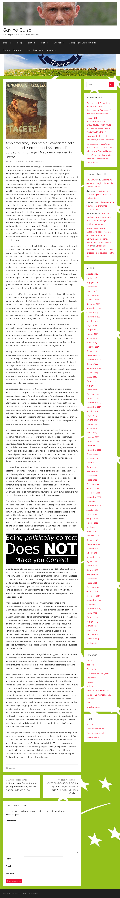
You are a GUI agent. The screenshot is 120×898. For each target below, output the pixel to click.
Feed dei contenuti (95, 729)
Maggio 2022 (92, 471)
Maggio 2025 (92, 334)
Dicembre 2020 (93, 544)
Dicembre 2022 (93, 445)
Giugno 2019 (92, 617)
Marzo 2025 (91, 342)
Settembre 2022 (93, 458)
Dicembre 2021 (93, 493)
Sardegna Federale (12, 50)
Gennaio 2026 (92, 299)
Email (9, 866)
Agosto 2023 (92, 411)
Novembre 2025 (93, 308)
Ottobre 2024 (92, 364)
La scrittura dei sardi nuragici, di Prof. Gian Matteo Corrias (100, 183)
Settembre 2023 (93, 407)
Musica (89, 682)
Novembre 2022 (93, 450)
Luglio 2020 (91, 566)
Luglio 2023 (91, 415)
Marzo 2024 (91, 390)
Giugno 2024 (92, 381)
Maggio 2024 (92, 385)
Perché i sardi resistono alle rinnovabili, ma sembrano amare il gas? (99, 158)
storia (19, 42)
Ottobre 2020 (92, 553)
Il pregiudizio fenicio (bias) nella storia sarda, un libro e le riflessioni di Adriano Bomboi (100, 147)
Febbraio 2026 (92, 295)
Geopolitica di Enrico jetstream (41, 50)
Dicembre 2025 (93, 304)
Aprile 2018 (91, 643)
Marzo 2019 (91, 630)
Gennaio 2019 (92, 639)
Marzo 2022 (91, 480)
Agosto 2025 (92, 321)
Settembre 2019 (93, 608)
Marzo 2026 (91, 291)
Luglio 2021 (91, 514)
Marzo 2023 (91, 432)
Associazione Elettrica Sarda (82, 42)
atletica (44, 42)
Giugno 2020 (92, 570)
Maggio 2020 (92, 574)
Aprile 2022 (91, 475)
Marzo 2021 (91, 531)
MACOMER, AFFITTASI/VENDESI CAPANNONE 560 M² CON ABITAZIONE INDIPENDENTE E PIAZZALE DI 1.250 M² (100, 125)
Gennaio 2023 (92, 441)
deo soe (90, 665)
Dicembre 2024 (93, 355)
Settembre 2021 (93, 506)
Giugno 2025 (92, 330)
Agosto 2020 (92, 561)
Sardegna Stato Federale (97, 690)
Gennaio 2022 (92, 488)
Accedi (89, 724)
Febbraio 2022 (92, 484)
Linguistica (59, 42)
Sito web (10, 873)
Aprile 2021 (91, 527)
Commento (11, 821)
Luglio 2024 (91, 377)
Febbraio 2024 (92, 394)
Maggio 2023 (92, 424)
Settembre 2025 (93, 317)
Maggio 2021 (92, 523)
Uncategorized (93, 707)
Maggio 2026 (92, 282)
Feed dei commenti (95, 733)
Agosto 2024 (92, 372)
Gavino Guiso (17, 30)
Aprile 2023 (91, 428)
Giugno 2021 (92, 518)
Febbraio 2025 (92, 347)
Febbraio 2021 (92, 535)
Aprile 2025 (91, 338)
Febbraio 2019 (92, 634)
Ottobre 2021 (92, 501)
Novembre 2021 (93, 497)
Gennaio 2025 (92, 351)
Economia (91, 669)
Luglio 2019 (91, 613)
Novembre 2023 (93, 402)
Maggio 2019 (92, 621)
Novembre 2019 (93, 600)
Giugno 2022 (92, 467)
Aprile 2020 (91, 578)
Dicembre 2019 (93, 596)
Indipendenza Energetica (97, 673)
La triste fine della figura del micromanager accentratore (100, 206)
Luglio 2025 (91, 325)
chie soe (7, 42)
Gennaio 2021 (92, 540)
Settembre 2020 (93, 557)
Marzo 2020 (91, 583)
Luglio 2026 (91, 278)
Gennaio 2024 (92, 398)
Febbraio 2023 (92, 437)
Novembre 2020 (93, 548)
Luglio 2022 (91, 463)
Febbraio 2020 (92, 587)
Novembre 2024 (93, 359)
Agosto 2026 (92, 274)
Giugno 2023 (92, 420)
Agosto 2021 (92, 510)
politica (31, 42)
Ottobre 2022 (92, 454)
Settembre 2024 (93, 368)
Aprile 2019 (91, 626)
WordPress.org (93, 737)
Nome (9, 859)
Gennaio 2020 (92, 591)
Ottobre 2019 (92, 604)
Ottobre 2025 (92, 312)
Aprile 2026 (91, 287)
